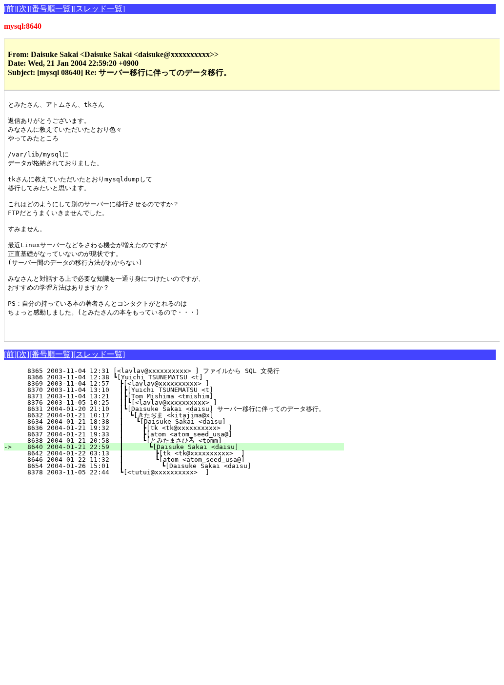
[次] (23, 8)
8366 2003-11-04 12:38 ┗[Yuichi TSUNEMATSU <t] (185, 377)
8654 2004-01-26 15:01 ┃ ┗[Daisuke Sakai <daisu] (178, 466)
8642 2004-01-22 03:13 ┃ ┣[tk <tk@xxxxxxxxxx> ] (179, 453)
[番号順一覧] (51, 8)
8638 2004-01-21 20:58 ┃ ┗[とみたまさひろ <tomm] (175, 440)
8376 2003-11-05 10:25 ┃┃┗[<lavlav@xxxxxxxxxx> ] (181, 402)
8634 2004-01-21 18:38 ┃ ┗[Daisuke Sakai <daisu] (181, 421)
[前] (10, 8)
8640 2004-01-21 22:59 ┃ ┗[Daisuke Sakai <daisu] (180, 446)
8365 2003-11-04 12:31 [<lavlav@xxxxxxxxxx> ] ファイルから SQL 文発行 (181, 370)
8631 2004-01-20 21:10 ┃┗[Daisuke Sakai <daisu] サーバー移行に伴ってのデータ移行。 (170, 408)
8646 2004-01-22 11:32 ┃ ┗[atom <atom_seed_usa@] (179, 459)
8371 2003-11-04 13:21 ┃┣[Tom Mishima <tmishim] (183, 396)
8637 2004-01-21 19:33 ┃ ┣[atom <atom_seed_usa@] (180, 434)
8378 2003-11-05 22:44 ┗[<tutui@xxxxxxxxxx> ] (185, 472)
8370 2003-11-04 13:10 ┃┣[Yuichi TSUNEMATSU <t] (183, 389)
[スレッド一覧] (99, 8)
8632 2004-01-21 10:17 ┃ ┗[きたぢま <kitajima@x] (179, 415)
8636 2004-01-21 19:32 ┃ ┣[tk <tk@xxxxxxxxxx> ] (180, 427)
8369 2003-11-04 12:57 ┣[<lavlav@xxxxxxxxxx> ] (185, 383)
